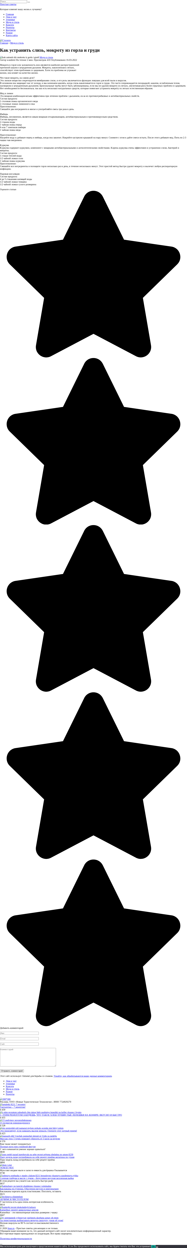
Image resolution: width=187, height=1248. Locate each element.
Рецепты (10, 27)
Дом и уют (11, 17)
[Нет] (157, 1247)
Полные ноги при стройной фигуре (18, 1146)
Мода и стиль (12, 22)
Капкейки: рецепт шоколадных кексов (19, 1210)
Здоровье (10, 19)
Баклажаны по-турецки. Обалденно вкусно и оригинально (29, 1189)
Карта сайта (12, 35)
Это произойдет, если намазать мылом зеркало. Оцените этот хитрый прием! (38, 1131)
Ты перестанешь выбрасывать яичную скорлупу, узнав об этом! (31, 1220)
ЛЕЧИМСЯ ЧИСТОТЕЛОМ (14, 1199)
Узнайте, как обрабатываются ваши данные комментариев (83, 1076)
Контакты (11, 30)
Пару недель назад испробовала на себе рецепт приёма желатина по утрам (37, 1157)
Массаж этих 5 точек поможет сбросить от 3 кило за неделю (30, 1138)
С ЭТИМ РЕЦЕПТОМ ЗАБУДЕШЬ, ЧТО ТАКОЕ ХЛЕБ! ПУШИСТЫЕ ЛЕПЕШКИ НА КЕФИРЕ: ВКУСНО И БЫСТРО (61, 1115)
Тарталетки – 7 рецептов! (12, 1107)
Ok (153, 1246)
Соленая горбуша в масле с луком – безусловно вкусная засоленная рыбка (37, 1178)
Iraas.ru (11, 1228)
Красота (10, 25)
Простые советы (8, 4)
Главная (10, 14)
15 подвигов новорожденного (15, 1123)
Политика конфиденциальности (16, 1238)
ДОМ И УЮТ (7, 1167)
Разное (9, 32)
